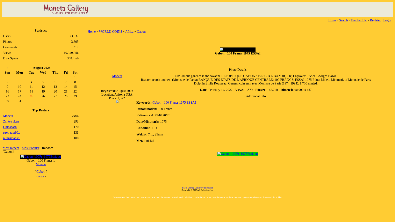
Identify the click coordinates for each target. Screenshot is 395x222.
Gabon (40, 171)
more (40, 176)
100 (166, 102)
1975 (182, 102)
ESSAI (191, 102)
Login (387, 20)
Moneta (41, 164)
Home (332, 20)
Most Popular (30, 148)
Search (343, 20)
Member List (359, 20)
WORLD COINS (110, 31)
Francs (174, 102)
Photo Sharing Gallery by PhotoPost (197, 188)
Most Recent (11, 148)
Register (375, 20)
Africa (129, 31)
